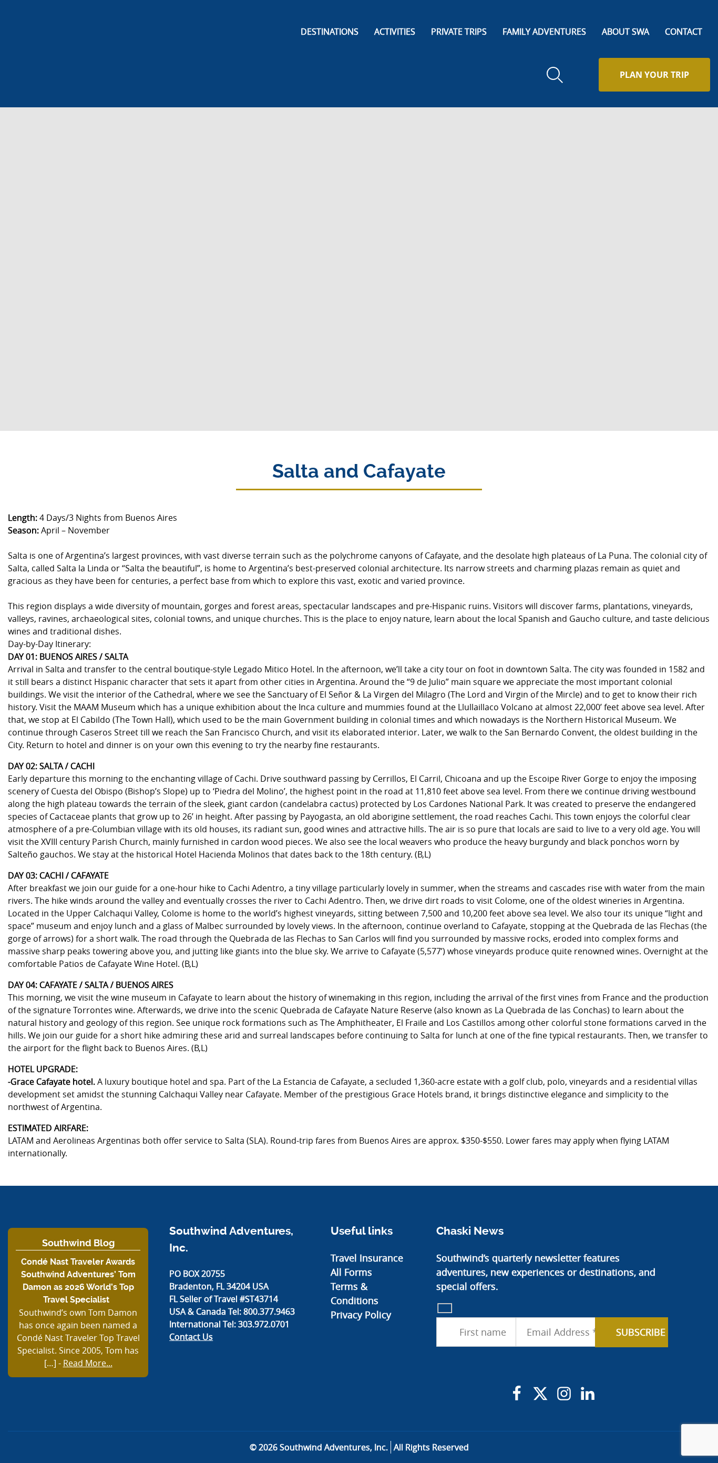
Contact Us (191, 1337)
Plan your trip (654, 74)
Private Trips (459, 31)
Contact (683, 31)
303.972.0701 (264, 1324)
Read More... (87, 1363)
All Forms (351, 1272)
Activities (394, 31)
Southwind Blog (78, 1242)
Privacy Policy (361, 1314)
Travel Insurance (367, 1258)
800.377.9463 (269, 1311)
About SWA (625, 31)
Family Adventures (544, 31)
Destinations (329, 31)
